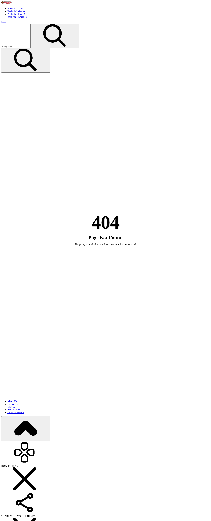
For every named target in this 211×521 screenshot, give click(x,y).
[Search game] (25, 60)
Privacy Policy (14, 409)
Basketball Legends (17, 17)
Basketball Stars (15, 8)
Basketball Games (16, 11)
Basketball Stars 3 (16, 14)
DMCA (11, 407)
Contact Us (12, 404)
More (3, 22)
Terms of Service (15, 412)
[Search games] (54, 36)
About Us (12, 401)
